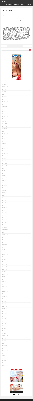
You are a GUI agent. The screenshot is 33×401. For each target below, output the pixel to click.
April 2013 (4, 222)
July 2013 (4, 217)
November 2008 (5, 311)
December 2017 (5, 128)
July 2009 (4, 298)
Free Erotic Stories (16, 4)
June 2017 (4, 138)
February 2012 (5, 246)
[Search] (30, 50)
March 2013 (5, 224)
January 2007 (5, 348)
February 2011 (5, 266)
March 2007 (5, 345)
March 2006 (5, 365)
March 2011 (5, 264)
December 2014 (5, 188)
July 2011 (4, 257)
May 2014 (4, 200)
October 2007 (5, 333)
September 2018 (5, 116)
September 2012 (5, 234)
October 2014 (5, 192)
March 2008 (5, 325)
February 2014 (5, 205)
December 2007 (5, 330)
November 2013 (5, 210)
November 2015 (5, 170)
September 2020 (5, 86)
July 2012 (4, 237)
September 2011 (5, 254)
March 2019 (5, 106)
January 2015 (5, 187)
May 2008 (4, 321)
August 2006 (5, 357)
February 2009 (5, 306)
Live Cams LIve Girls (28, 4)
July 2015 (4, 177)
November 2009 (5, 291)
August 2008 (5, 316)
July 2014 (4, 197)
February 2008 (5, 326)
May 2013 (4, 220)
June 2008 (4, 320)
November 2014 (5, 190)
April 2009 (4, 303)
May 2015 (4, 180)
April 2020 (4, 94)
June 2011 (4, 259)
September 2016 (5, 153)
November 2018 (5, 113)
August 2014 (5, 195)
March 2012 (5, 244)
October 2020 (5, 84)
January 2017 (5, 146)
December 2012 (5, 229)
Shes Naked (4, 1)
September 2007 (5, 335)
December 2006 (5, 350)
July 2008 (4, 318)
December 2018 (5, 111)
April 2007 (4, 343)
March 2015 (5, 183)
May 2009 (4, 301)
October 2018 (5, 114)
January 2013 (5, 227)
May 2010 (4, 281)
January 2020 (5, 99)
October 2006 (5, 353)
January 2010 (5, 288)
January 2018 (5, 126)
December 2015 (5, 168)
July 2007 (4, 338)
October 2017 (5, 131)
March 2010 (5, 284)
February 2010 (5, 286)
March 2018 (5, 123)
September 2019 (5, 101)
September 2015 (5, 173)
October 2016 (5, 151)
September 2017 (5, 133)
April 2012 (4, 242)
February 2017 (5, 145)
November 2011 (5, 251)
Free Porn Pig (22, 4)
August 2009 (5, 296)
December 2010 (5, 269)
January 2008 (5, 328)
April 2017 (4, 141)
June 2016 (4, 158)
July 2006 (4, 358)
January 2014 (5, 207)
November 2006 (5, 352)
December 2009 (5, 289)
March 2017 (5, 143)
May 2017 (4, 140)
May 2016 (4, 160)
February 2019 (5, 108)
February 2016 (5, 165)
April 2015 (4, 182)
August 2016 (5, 155)
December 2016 (5, 148)
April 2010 (4, 283)
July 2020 (4, 89)
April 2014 (4, 202)
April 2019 (4, 104)
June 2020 (4, 91)
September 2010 (5, 274)
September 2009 (5, 294)
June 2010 (4, 279)
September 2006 (5, 355)
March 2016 (5, 163)
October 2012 (5, 232)
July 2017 (4, 136)
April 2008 (4, 323)
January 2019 (5, 109)
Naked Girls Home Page (9, 4)
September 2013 (5, 214)
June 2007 (4, 340)
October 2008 (5, 313)
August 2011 (5, 256)
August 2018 (5, 118)
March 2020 (5, 96)
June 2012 (4, 239)
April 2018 (4, 121)
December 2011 (5, 249)
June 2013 (4, 219)
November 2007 (5, 331)
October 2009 (5, 293)
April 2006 (4, 363)
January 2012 (5, 247)
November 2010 (5, 271)
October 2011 (5, 252)
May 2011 (4, 261)
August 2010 (5, 276)
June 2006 (4, 360)
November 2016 (5, 150)
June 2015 (4, 178)
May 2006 (4, 362)
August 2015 (5, 175)
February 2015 (5, 185)
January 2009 (5, 308)
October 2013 (5, 212)
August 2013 (5, 215)
